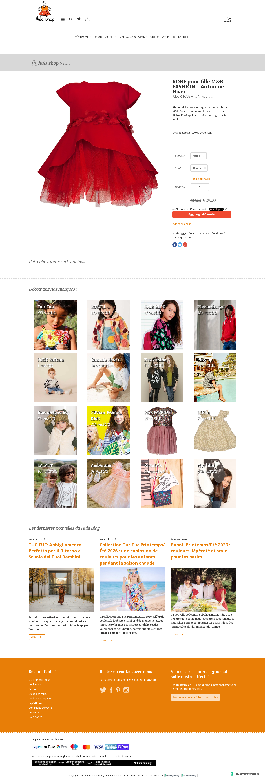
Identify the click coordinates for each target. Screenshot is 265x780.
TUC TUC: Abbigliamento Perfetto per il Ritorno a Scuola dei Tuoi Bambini (55, 551)
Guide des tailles (38, 694)
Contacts (34, 712)
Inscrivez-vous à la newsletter (195, 697)
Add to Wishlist (181, 224)
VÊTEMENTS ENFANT (133, 37)
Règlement (35, 684)
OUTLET (110, 37)
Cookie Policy (189, 775)
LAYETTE (184, 37)
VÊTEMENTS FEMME (88, 37)
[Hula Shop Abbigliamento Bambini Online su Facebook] (111, 690)
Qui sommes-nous (39, 679)
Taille (178, 168)
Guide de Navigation (40, 698)
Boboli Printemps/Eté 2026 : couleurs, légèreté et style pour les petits (200, 551)
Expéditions (35, 703)
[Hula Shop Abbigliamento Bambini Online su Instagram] (126, 690)
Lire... (33, 637)
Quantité (180, 187)
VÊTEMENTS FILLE (162, 37)
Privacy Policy (172, 775)
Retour (33, 689)
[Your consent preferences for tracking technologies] (245, 773)
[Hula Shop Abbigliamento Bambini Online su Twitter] (103, 690)
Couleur (179, 155)
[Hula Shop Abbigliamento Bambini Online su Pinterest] (118, 690)
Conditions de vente (40, 707)
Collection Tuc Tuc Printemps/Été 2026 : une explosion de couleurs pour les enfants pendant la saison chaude (132, 554)
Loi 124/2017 (36, 717)
